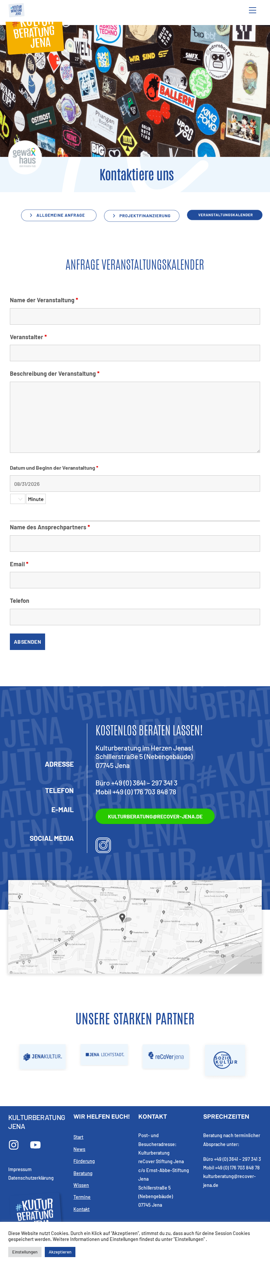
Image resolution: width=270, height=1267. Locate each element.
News (79, 1149)
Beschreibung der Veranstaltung (54, 373)
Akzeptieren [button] (60, 1251)
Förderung (84, 1161)
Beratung (83, 1173)
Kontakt (81, 1209)
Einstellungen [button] (25, 1251)
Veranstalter (28, 336)
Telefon (19, 600)
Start (78, 1137)
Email (19, 564)
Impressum (20, 1169)
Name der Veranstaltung (44, 300)
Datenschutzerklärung (31, 1178)
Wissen (81, 1185)
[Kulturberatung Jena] (16, 15)
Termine (82, 1197)
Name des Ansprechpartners (50, 527)
